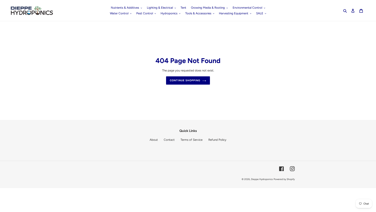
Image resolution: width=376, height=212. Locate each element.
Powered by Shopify (284, 179)
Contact (169, 140)
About (154, 140)
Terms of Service (191, 140)
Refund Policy (217, 140)
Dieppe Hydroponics (262, 179)
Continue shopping (185, 80)
